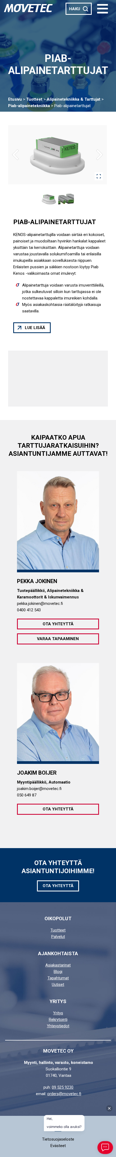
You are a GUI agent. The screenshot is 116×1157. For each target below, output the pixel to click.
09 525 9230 (62, 1087)
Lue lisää (35, 327)
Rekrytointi (58, 1019)
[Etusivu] (28, 8)
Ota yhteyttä (58, 624)
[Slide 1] (49, 199)
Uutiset (58, 984)
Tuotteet (34, 99)
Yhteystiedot (58, 1026)
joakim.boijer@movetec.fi (39, 788)
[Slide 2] (66, 199)
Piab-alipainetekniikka (29, 105)
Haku (74, 8)
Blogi (58, 971)
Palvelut (58, 936)
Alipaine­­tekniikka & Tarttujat (73, 99)
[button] (102, 8)
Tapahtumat (58, 978)
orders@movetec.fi (64, 1093)
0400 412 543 (29, 610)
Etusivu (15, 99)
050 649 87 (26, 795)
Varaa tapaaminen (58, 638)
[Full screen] (99, 176)
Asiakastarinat (58, 965)
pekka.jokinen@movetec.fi (40, 603)
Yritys (58, 1013)
